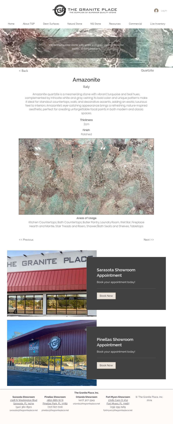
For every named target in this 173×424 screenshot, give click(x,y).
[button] (74, 24)
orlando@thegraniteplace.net (86, 404)
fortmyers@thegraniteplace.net (117, 410)
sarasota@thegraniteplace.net (24, 410)
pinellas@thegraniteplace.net (55, 410)
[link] (126, 272)
